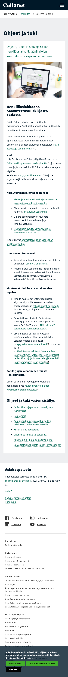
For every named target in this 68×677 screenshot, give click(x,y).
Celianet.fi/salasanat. (37, 263)
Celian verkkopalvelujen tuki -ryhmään (27, 163)
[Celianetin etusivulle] (14, 6)
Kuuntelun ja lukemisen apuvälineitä (33, 439)
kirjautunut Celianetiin (35, 211)
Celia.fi (8, 491)
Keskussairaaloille (14, 638)
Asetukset (13, 669)
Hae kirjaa (10, 541)
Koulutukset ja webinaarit (18, 642)
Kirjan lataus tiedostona (26, 429)
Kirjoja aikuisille (13, 557)
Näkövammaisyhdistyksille (18, 634)
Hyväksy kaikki (15, 664)
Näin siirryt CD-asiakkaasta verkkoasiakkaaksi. (35, 326)
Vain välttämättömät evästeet (42, 664)
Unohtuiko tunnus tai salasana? (30, 434)
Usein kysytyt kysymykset (17, 618)
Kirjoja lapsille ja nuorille (18, 560)
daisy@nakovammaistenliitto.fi (30, 344)
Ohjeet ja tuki (12, 576)
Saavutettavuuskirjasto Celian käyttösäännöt (37, 444)
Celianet (26, 14)
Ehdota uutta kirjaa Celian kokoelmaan (24, 568)
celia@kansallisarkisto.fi (46, 305)
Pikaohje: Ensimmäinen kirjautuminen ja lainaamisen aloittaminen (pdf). (35, 201)
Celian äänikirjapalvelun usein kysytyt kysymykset (30, 580)
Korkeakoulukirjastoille (16, 626)
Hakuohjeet (20, 415)
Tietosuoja (10, 501)
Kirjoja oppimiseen (14, 564)
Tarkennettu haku (14, 545)
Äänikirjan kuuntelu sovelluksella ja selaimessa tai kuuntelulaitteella (32, 422)
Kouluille (9, 630)
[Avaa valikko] (62, 5)
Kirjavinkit (11, 553)
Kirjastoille (10, 622)
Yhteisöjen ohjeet (14, 614)
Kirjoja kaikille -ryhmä (31, 175)
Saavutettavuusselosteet (18, 497)
